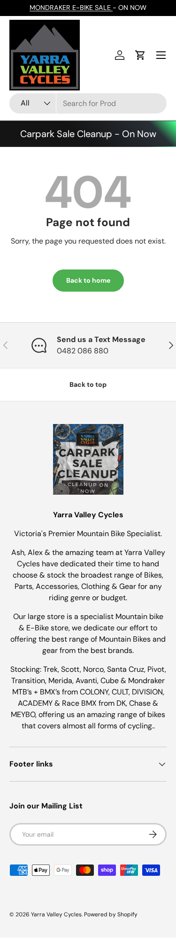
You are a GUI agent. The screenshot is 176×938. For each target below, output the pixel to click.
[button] (140, 55)
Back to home (88, 280)
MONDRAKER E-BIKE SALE (71, 7)
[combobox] (88, 103)
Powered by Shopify (111, 914)
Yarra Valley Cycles (56, 914)
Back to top (88, 384)
